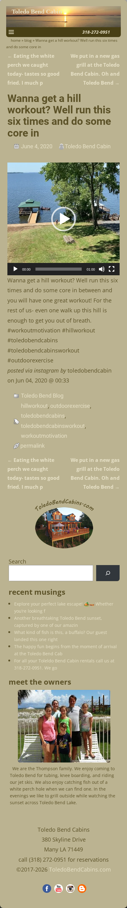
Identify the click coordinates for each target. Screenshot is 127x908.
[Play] (15, 269)
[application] (63, 219)
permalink (32, 445)
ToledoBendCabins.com (80, 869)
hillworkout (34, 406)
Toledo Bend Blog (42, 395)
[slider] (58, 269)
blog (28, 40)
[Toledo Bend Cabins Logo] (64, 548)
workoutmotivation (44, 436)
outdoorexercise (70, 406)
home (16, 40)
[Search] (108, 573)
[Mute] (102, 269)
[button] (63, 219)
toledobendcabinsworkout (53, 426)
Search (17, 561)
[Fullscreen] (112, 269)
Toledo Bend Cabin (37, 11)
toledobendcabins (43, 415)
